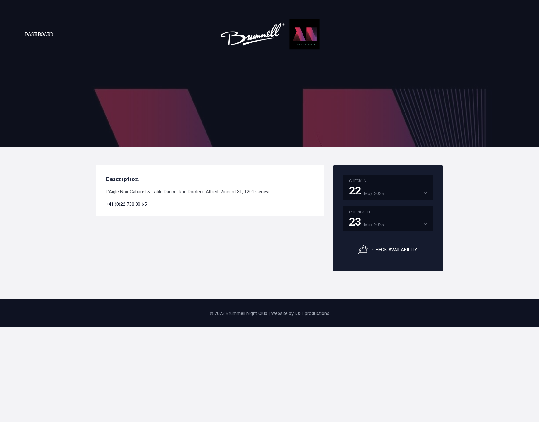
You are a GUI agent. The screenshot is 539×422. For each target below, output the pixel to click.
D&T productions (312, 313)
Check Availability (394, 250)
